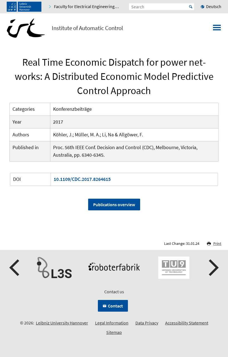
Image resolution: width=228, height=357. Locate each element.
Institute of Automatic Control (87, 28)
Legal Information (111, 323)
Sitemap (114, 332)
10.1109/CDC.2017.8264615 (82, 179)
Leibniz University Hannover (62, 323)
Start (190, 6)
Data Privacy (146, 323)
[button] (15, 267)
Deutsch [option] (213, 6)
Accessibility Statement (186, 323)
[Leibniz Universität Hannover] (24, 7)
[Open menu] (216, 29)
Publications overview (114, 204)
